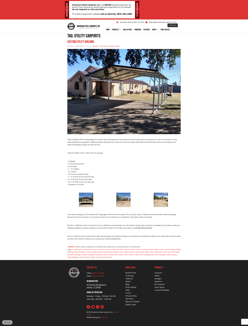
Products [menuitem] (115, 29)
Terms (128, 293)
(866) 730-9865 (138, 22)
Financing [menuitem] (137, 29)
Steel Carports (129, 255)
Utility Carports (96, 257)
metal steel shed (160, 252)
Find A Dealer (130, 287)
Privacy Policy (131, 296)
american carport (90, 249)
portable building (73, 255)
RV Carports (160, 284)
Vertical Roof (107, 257)
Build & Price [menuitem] (127, 29)
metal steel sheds (173, 252)
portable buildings (87, 255)
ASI (101, 46)
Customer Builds (113, 46)
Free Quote (172, 25)
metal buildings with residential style (99, 252)
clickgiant (95, 46)
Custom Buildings (162, 290)
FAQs (127, 290)
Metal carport (118, 252)
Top (243, 321)
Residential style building (104, 255)
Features (129, 278)
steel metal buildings (157, 255)
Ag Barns (158, 281)
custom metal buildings (167, 249)
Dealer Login (130, 304)
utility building (171, 255)
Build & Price (130, 273)
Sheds (157, 275)
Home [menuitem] (108, 29)
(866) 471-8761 (171, 22)
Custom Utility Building (80, 42)
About (128, 281)
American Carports (104, 249)
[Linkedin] (102, 307)
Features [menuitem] (146, 29)
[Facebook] (88, 307)
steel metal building (142, 255)
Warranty (129, 298)
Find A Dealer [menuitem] (165, 29)
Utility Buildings (73, 257)
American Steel (117, 249)
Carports (158, 273)
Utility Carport (85, 257)
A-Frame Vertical (78, 249)
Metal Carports (129, 252)
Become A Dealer (132, 301)
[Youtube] (93, 307)
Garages (158, 278)
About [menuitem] (154, 29)
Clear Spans (159, 287)
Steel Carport (118, 255)
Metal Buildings (79, 252)
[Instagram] (97, 307)
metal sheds (149, 252)
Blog (105, 46)
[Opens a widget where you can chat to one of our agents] (7, 322)
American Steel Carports (132, 249)
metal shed (140, 252)
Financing (129, 275)
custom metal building (150, 249)
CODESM (104, 317)
